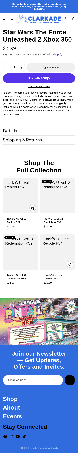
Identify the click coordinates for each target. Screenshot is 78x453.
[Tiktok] (24, 436)
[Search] (12, 19)
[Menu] (4, 19)
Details (10, 130)
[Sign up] (70, 380)
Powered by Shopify (48, 448)
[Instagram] (11, 436)
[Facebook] (5, 436)
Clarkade (32, 448)
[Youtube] (18, 436)
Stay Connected (25, 426)
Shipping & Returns (22, 139)
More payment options (39, 86)
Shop (10, 399)
